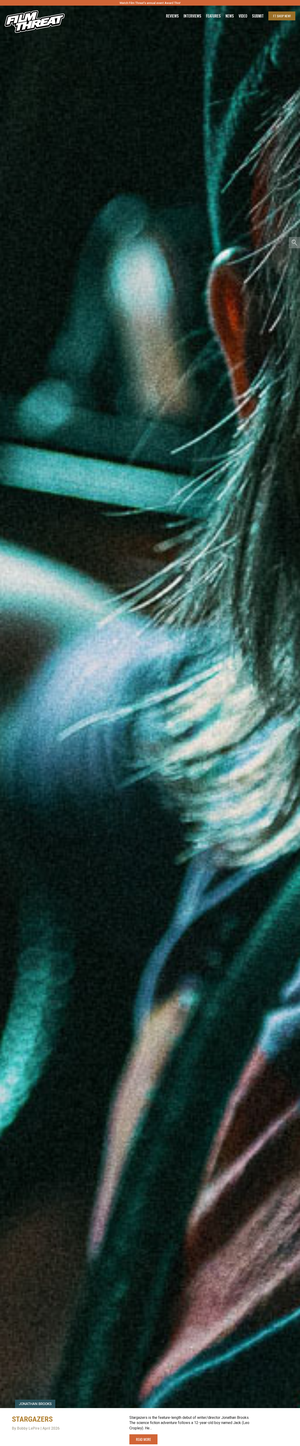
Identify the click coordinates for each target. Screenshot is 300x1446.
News (229, 16)
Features (213, 16)
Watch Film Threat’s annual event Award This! (150, 2)
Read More (143, 1439)
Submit (258, 16)
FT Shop (282, 15)
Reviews (172, 16)
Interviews (192, 16)
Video (243, 16)
